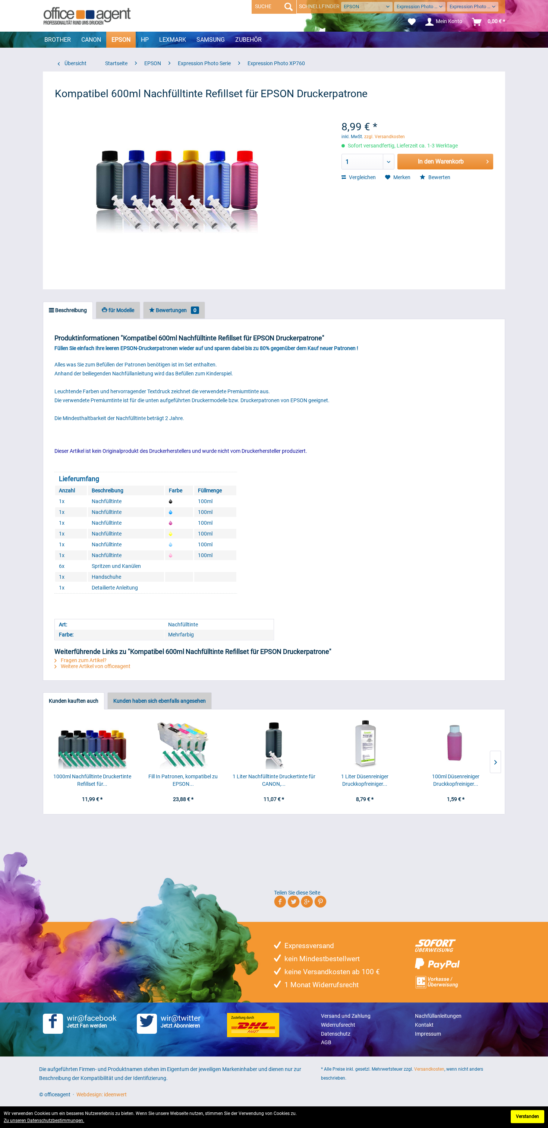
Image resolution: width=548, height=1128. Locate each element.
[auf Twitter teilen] (293, 903)
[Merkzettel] (411, 22)
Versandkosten (429, 1069)
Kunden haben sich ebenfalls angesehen (159, 701)
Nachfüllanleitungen (438, 1016)
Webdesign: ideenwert (101, 1094)
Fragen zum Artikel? (83, 660)
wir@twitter (181, 1021)
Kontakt (424, 1025)
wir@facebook (92, 1021)
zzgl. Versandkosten (384, 136)
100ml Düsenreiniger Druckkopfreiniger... (455, 780)
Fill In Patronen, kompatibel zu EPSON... (183, 780)
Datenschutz (335, 1034)
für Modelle (120, 310)
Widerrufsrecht (338, 1025)
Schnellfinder (319, 6)
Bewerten (438, 177)
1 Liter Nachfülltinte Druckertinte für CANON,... (274, 780)
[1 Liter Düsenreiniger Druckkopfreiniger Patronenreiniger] (365, 743)
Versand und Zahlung (346, 1016)
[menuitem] (411, 22)
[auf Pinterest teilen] (320, 903)
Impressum (428, 1034)
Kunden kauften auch (73, 701)
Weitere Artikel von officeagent (95, 666)
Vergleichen (362, 177)
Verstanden (527, 1116)
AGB (326, 1042)
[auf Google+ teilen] (307, 903)
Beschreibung (70, 310)
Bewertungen (175, 310)
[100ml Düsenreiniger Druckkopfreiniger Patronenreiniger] (455, 743)
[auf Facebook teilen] (280, 903)
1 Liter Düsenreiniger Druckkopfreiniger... (364, 780)
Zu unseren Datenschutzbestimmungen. (44, 1120)
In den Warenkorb (441, 161)
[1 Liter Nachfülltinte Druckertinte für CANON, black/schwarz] (274, 743)
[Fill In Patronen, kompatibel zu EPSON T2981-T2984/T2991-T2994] (183, 743)
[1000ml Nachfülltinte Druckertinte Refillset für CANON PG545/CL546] (92, 743)
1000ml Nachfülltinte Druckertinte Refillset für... (92, 780)
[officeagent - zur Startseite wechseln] (87, 16)
